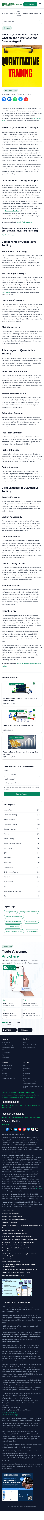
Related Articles (10, 677)
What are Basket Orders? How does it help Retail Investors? (21, 753)
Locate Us (26, 1071)
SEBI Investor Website (8, 1259)
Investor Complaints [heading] (13, 1113)
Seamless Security (9, 1013)
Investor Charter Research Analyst (12, 1216)
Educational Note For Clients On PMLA (13, 1097)
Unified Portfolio (8, 1003)
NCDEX (17, 1105)
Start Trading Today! (8, 235)
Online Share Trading (18, 13)
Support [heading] (26, 1062)
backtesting (6, 292)
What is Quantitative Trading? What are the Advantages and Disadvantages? (32, 13)
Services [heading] (26, 1039)
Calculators (26, 1076)
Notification (12, 1092)
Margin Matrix (27, 1078)
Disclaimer (21, 1092)
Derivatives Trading (7, 1045)
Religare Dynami (8, 946)
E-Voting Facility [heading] (11, 1121)
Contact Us (26, 1068)
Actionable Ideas (29, 1013)
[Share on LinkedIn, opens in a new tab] (9, 99)
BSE (6, 1105)
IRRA (29, 1105)
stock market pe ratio (13, 926)
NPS (24, 1042)
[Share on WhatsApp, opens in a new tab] (15, 99)
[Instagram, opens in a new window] (24, 1129)
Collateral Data (36, 1105)
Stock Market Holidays (8, 1078)
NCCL (9, 1108)
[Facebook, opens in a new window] (7, 1129)
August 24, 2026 (10, 703)
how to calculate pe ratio (14, 931)
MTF (3, 1050)
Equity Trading (6, 1042)
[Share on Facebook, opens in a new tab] (4, 99)
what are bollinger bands (14, 917)
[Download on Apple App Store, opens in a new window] (36, 1129)
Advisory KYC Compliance (9, 1222)
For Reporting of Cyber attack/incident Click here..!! (17, 1236)
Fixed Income (6, 1057)
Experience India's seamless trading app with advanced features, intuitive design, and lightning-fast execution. (20, 962)
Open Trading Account (29, 1047)
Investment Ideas (7, 1065)
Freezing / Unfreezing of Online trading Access (32, 1087)
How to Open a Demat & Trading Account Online (16, 1248)
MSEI (21, 1105)
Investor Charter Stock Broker (10, 1213)
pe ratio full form (32, 931)
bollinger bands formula (13, 921)
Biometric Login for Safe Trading (10, 1016)
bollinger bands (11, 912)
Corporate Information (33, 1095)
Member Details (6, 1251)
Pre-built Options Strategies (31, 1015)
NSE (3, 1105)
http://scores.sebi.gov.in (10, 1412)
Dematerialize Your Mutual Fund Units (13, 1275)
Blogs (8, 28)
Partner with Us (30, 1097)
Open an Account (30, 4)
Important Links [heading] (10, 1101)
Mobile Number (13, 779)
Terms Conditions (7, 1095)
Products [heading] (5, 1039)
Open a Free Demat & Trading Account (19, 766)
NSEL (25, 1105)
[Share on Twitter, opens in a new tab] (20, 99)
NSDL (3, 1125)
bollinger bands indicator (28, 912)
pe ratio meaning (31, 921)
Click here (38, 1188)
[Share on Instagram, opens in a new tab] (26, 99)
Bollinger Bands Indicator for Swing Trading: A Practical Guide (20, 699)
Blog (11, 13)
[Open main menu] (40, 4)
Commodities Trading (8, 1047)
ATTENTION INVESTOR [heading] (16, 1302)
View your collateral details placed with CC (14, 1233)
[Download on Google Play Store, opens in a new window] (32, 1129)
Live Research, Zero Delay (30, 1005)
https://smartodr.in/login (10, 1415)
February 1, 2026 (10, 757)
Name (9, 770)
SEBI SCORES (19, 1117)
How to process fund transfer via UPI (12, 1230)
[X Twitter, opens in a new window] (11, 1129)
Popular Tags (9, 907)
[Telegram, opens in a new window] (28, 1129)
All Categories (9, 805)
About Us (4, 1092)
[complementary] (22, 1129)
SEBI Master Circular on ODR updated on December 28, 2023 (19, 1269)
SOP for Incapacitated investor (11, 1261)
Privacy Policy (30, 1092)
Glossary (4, 1073)
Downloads (26, 1073)
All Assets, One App (8, 1005)
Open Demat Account (29, 1045)
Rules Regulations (19, 1095)
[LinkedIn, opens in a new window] (15, 1129)
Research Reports (7, 1068)
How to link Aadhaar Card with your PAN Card (15, 1245)
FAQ (24, 1065)
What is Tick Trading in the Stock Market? (18, 725)
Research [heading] (5, 1062)
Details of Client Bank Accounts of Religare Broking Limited (19, 1239)
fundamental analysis (12, 211)
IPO (3, 1055)
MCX (13, 1105)
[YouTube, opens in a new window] (19, 1129)
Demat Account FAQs (29, 1081)
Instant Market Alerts (30, 1003)
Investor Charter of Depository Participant (14, 1219)
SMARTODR (36, 1117)
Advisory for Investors (8, 1210)
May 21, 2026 (9, 730)
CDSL (7, 1125)
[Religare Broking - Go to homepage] (12, 4)
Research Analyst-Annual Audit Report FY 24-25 (16, 1272)
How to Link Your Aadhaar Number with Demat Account (18, 1242)
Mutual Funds (6, 1052)
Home (6, 13)
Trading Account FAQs (29, 1083)
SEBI (9, 1105)
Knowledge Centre (7, 1076)
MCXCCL (4, 1108)
